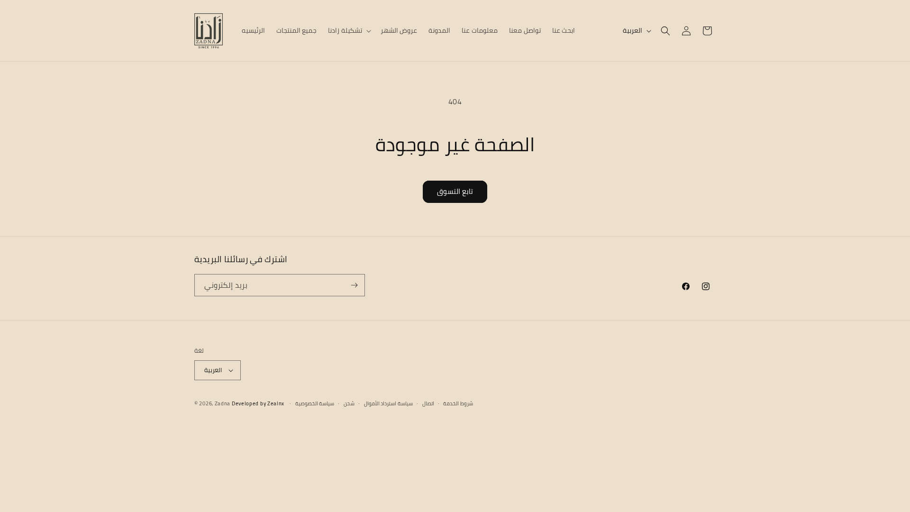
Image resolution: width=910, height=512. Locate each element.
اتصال (428, 403)
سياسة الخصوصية (315, 403)
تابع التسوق (455, 191)
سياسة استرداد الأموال (388, 403)
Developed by (258, 403)
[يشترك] (354, 285)
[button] (348, 30)
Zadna (223, 403)
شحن (349, 403)
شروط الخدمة (458, 403)
